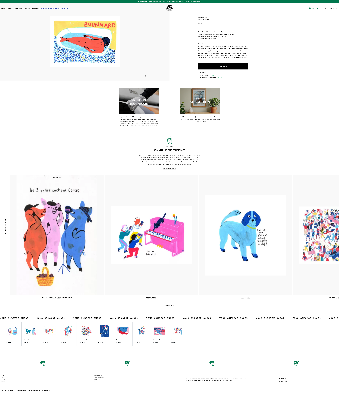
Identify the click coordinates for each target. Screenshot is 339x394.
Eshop (2, 375)
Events (3, 379)
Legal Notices (98, 375)
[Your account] (325, 8)
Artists (3, 377)
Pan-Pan (38, 391)
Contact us (97, 379)
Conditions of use (99, 377)
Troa (48, 391)
